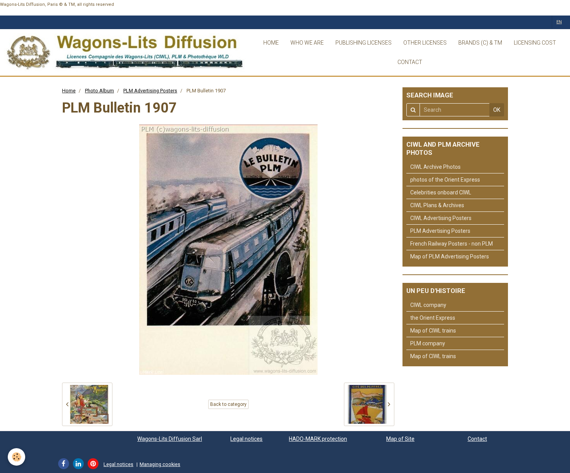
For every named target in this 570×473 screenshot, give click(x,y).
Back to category (228, 404)
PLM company (427, 343)
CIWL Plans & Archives (437, 205)
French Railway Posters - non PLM (451, 244)
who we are (307, 43)
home (271, 43)
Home (69, 91)
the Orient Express (432, 318)
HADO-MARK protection (318, 439)
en (559, 21)
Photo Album (99, 91)
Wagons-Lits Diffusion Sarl (169, 439)
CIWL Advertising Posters (441, 218)
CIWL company (428, 305)
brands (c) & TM (480, 43)
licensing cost (535, 43)
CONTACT (409, 62)
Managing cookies (160, 464)
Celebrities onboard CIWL (440, 192)
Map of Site (400, 439)
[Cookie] (16, 457)
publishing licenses (363, 43)
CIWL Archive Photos (435, 167)
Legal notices (246, 439)
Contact (477, 439)
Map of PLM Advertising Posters (449, 256)
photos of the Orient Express (445, 180)
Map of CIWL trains (433, 330)
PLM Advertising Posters (150, 91)
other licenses (425, 43)
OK (496, 110)
